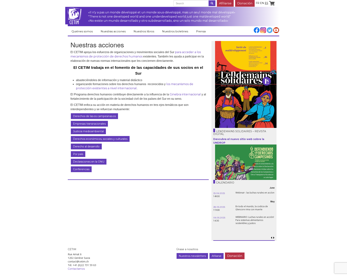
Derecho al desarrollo (86, 146)
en (262, 3)
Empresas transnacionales (89, 123)
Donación (244, 3)
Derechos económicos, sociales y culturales (100, 139)
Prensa (201, 31)
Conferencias (81, 169)
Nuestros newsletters (192, 256)
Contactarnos (76, 268)
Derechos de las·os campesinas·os (94, 116)
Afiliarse (225, 3)
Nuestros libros (144, 31)
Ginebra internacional (185, 94)
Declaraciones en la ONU (88, 161)
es (266, 3)
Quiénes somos (82, 31)
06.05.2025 (219, 217)
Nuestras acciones (113, 31)
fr (257, 3)
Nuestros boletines (175, 31)
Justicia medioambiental (88, 131)
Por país (78, 154)
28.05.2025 (219, 207)
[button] (273, 237)
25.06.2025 (219, 193)
